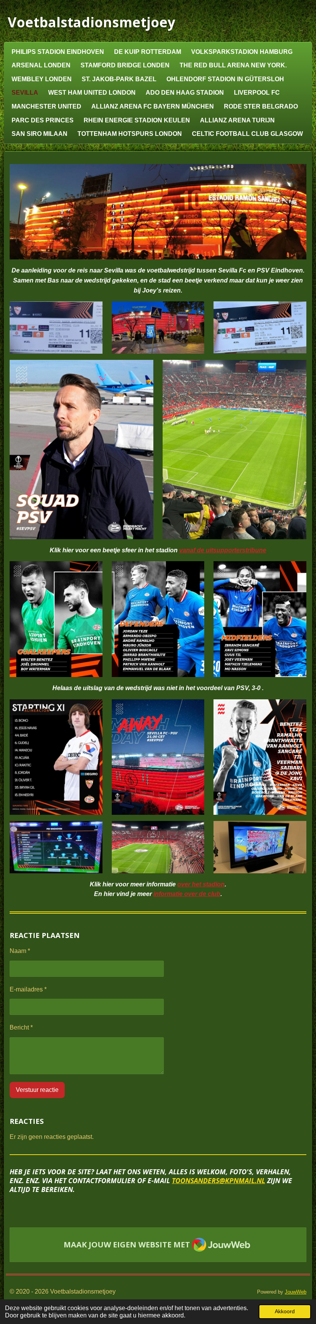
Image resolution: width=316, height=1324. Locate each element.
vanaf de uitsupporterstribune (222, 550)
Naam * (20, 951)
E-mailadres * (28, 989)
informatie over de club (186, 894)
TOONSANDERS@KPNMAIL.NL (218, 1180)
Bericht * (21, 1027)
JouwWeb (295, 1292)
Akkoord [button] (285, 1311)
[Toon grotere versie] (158, 212)
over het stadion (201, 884)
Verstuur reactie (37, 1090)
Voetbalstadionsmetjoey (91, 22)
